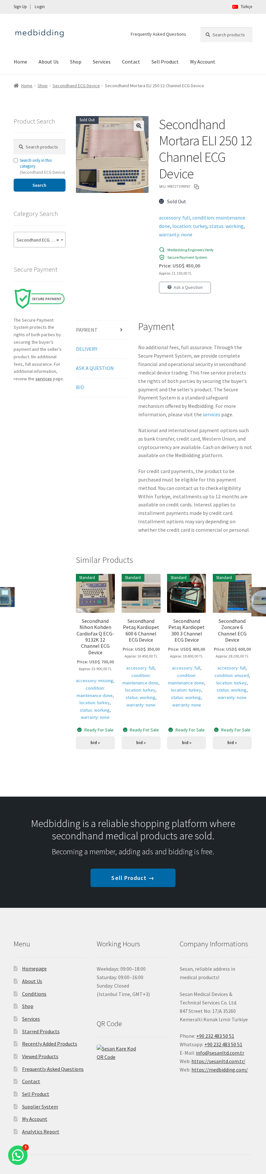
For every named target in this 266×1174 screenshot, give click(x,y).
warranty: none (175, 234)
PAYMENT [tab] (87, 329)
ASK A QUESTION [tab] (95, 368)
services (211, 414)
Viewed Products (40, 1056)
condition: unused (231, 675)
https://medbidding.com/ (219, 1069)
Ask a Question (188, 287)
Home (20, 61)
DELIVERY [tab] (86, 349)
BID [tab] (80, 387)
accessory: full (174, 217)
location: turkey (189, 226)
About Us (49, 61)
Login (40, 6)
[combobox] (40, 239)
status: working (226, 226)
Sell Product (165, 61)
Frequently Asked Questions (158, 34)
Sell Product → (132, 878)
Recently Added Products (49, 1043)
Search (39, 185)
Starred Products (41, 1031)
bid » (95, 742)
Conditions (34, 993)
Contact (131, 61)
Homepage (34, 968)
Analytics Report (40, 1131)
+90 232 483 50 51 (223, 1044)
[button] (139, 126)
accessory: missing (94, 680)
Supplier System (40, 1106)
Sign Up (20, 6)
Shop (75, 61)
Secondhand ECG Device (76, 86)
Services (102, 61)
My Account (202, 61)
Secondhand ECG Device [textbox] (40, 240)
